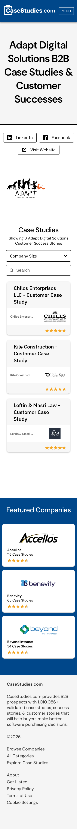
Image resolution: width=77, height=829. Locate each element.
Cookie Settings (22, 802)
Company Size (23, 256)
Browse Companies (26, 749)
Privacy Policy (20, 788)
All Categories (20, 756)
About (13, 775)
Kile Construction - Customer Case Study (35, 353)
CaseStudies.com (25, 684)
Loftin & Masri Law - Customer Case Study (37, 412)
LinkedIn (24, 137)
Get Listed (17, 782)
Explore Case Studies (27, 762)
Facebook (61, 137)
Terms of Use (19, 795)
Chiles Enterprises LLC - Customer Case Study (38, 295)
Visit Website (43, 150)
